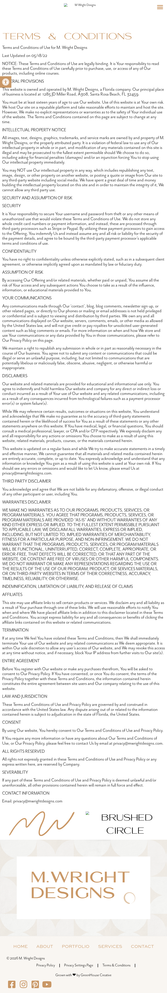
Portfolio (75, 946)
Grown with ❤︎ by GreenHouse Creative (83, 975)
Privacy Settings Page (78, 965)
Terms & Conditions (116, 965)
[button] (5, 82)
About (44, 946)
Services (110, 946)
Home (20, 946)
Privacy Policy (45, 965)
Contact (142, 946)
